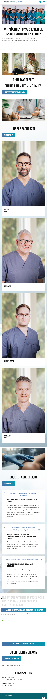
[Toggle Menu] (44, 2)
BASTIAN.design (9, 695)
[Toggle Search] (40, 2)
